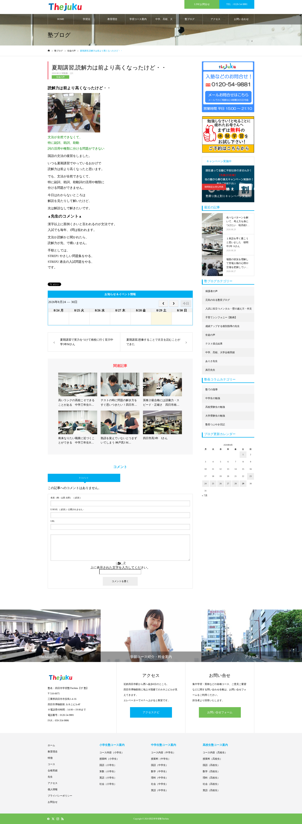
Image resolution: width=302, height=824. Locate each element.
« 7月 (204, 495)
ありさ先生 (211, 361)
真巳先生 (210, 370)
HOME (60, 19)
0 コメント (84, 478)
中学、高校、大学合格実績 (163, 21)
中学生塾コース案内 (163, 744)
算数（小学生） (108, 771)
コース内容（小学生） (111, 752)
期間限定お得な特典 (213, 187)
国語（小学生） (108, 765)
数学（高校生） (211, 771)
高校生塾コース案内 (215, 744)
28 (236, 484)
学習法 (86, 19)
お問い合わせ (241, 19)
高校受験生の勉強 (215, 407)
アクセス (215, 19)
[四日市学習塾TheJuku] (65, 7)
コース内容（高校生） (215, 752)
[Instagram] (57, 819)
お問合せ (52, 802)
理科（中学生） (159, 777)
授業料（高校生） (212, 759)
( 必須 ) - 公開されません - (67, 509)
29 (243, 484)
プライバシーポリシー (60, 795)
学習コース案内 (138, 19)
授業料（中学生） (161, 759)
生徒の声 (60, 77)
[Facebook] (48, 819)
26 (221, 484)
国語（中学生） (159, 765)
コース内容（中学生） (163, 752)
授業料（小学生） (109, 759)
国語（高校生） (211, 765)
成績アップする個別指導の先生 (222, 326)
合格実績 (52, 770)
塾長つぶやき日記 (215, 424)
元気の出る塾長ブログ (217, 300)
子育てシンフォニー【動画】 (221, 317)
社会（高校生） (211, 784)
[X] (53, 819)
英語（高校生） (211, 790)
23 (251, 476)
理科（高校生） (211, 777)
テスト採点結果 (213, 343)
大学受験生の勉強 (215, 415)
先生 (50, 777)
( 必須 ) (65, 498)
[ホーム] (49, 51)
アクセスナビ (151, 712)
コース (51, 764)
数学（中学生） (159, 771)
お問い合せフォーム (219, 712)
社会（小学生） (108, 784)
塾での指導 (211, 389)
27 (228, 484)
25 (213, 484)
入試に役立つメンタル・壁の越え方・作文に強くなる (228, 310)
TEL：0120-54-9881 (236, 4)
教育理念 (112, 19)
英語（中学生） (159, 790)
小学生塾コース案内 (112, 744)
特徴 (50, 758)
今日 (186, 303)
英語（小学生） (108, 777)
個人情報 (52, 789)
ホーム (51, 745)
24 (205, 484)
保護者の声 (211, 291)
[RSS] (62, 819)
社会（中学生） (159, 784)
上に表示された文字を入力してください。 (120, 567)
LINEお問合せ (202, 4)
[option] (228, 183)
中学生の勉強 (212, 398)
